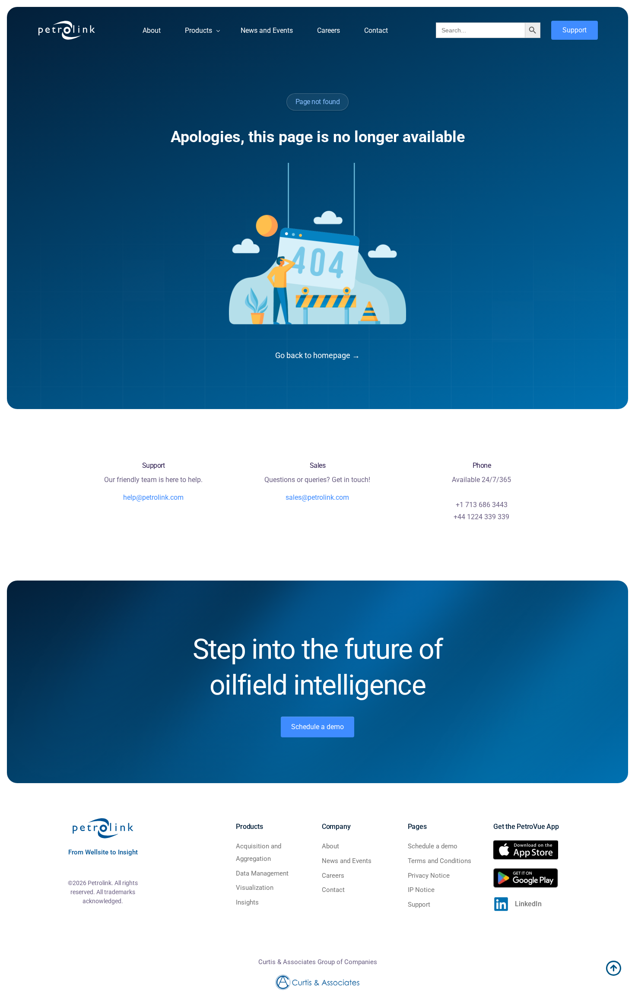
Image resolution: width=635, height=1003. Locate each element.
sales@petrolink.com (317, 497)
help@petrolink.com (153, 497)
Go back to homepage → (317, 355)
